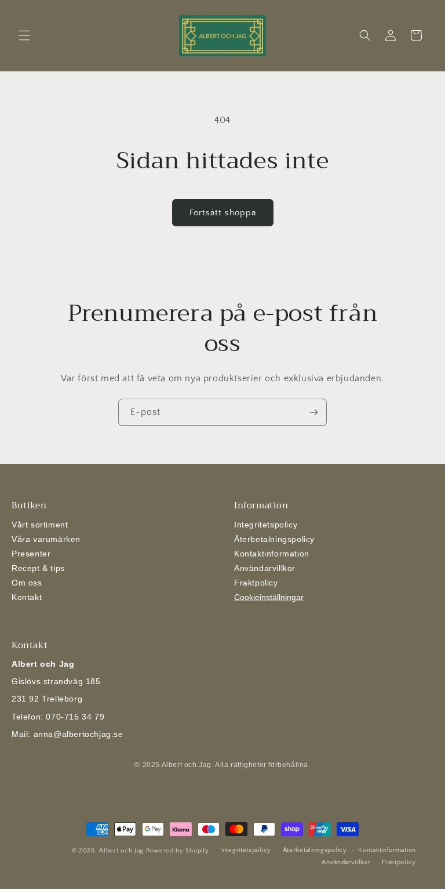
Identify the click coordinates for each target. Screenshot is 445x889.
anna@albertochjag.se (78, 734)
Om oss (27, 582)
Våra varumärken (46, 539)
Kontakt (27, 597)
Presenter (31, 553)
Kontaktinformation (271, 553)
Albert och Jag (121, 850)
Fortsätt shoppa (222, 213)
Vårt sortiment (40, 524)
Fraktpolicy (256, 582)
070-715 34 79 (75, 716)
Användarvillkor (265, 568)
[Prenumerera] (313, 412)
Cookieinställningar (269, 597)
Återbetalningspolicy (274, 539)
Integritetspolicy (265, 524)
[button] (24, 35)
